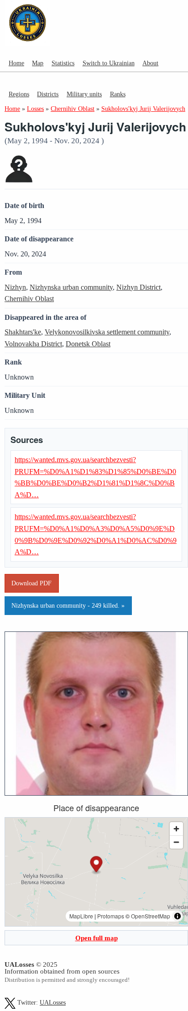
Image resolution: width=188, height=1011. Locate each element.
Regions (19, 94)
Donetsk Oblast (88, 344)
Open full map (96, 938)
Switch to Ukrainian (109, 63)
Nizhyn (15, 287)
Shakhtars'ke (23, 332)
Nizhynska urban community (71, 287)
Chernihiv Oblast (29, 298)
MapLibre (81, 916)
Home (16, 63)
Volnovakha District (33, 344)
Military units (84, 94)
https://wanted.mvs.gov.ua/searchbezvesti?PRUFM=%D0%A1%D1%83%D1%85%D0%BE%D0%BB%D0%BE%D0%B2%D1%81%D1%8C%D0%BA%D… (95, 477)
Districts (47, 94)
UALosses (53, 1002)
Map (37, 63)
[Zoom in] (176, 828)
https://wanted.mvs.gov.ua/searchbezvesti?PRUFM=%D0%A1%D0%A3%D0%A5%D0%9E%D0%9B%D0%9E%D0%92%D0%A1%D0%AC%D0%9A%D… (96, 534)
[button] (96, 865)
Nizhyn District (138, 287)
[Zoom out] (176, 842)
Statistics (63, 63)
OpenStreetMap (150, 916)
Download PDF (31, 583)
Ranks (117, 94)
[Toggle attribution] (177, 916)
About (150, 63)
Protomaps (110, 916)
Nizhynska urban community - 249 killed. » (68, 605)
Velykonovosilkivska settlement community (107, 332)
